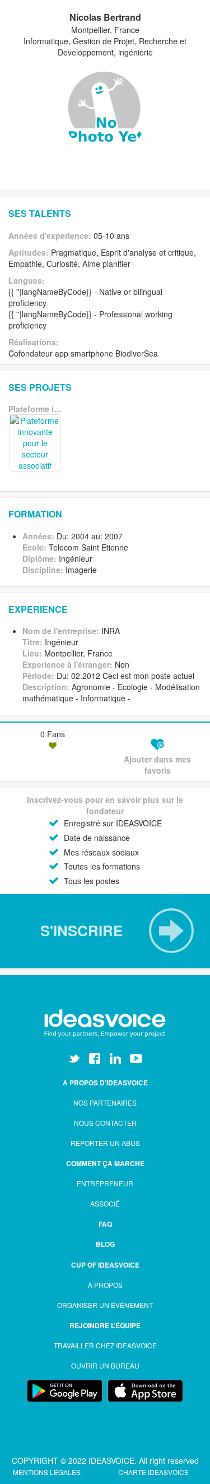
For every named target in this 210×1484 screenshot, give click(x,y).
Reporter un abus (105, 1143)
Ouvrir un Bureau (105, 1365)
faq (105, 1224)
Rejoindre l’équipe (105, 1325)
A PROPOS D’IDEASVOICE (105, 1083)
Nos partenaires (105, 1102)
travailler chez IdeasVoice (105, 1345)
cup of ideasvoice (105, 1265)
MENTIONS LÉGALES (47, 1472)
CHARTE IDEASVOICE (153, 1472)
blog (105, 1244)
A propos (105, 1284)
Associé (105, 1203)
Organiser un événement (105, 1305)
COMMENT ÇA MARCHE (105, 1163)
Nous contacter (105, 1122)
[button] (105, 930)
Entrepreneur (105, 1183)
